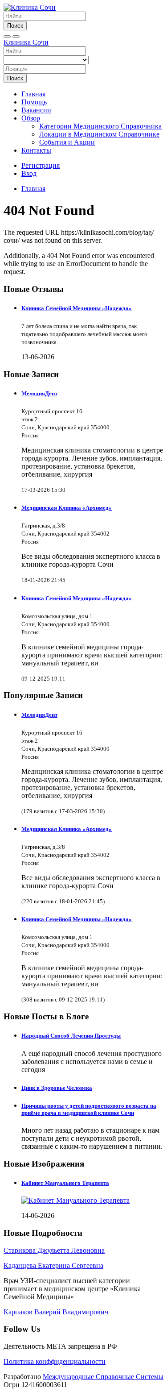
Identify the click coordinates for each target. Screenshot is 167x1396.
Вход (29, 173)
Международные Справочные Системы (103, 1376)
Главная (33, 94)
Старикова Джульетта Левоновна (54, 1250)
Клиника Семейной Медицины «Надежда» (76, 308)
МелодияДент (39, 393)
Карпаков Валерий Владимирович (56, 1312)
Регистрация (40, 165)
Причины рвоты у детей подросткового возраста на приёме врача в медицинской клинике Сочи (88, 1109)
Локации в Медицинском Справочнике (99, 134)
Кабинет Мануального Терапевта (65, 1183)
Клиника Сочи (26, 42)
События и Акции (67, 142)
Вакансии (36, 110)
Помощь (34, 102)
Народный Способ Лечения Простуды (71, 1035)
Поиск (15, 25)
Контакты (36, 150)
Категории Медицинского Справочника (100, 126)
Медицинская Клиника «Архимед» (66, 507)
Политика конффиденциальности (55, 1361)
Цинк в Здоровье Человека (56, 1087)
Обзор (30, 118)
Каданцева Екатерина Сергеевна (53, 1265)
